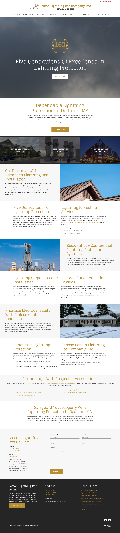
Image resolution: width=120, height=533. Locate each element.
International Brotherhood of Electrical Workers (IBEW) (59, 383)
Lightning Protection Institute (25, 395)
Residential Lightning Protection (91, 501)
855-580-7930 (49, 495)
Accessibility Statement (29, 529)
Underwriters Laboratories (24, 390)
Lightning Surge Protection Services (92, 498)
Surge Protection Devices (46, 14)
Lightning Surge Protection (68, 14)
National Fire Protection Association (75, 392)
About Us (85, 14)
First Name (54, 435)
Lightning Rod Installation (89, 493)
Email (84, 441)
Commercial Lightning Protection (91, 504)
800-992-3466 (13, 456)
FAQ (93, 14)
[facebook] (105, 520)
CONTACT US (17, 505)
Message (52, 447)
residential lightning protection (87, 222)
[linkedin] (109, 520)
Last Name (86, 435)
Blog (98, 14)
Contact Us (106, 14)
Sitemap (19, 529)
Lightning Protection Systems (23, 14)
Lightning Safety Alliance (72, 390)
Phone (52, 441)
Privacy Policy (12, 529)
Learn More (60, 129)
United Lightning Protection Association (29, 392)
